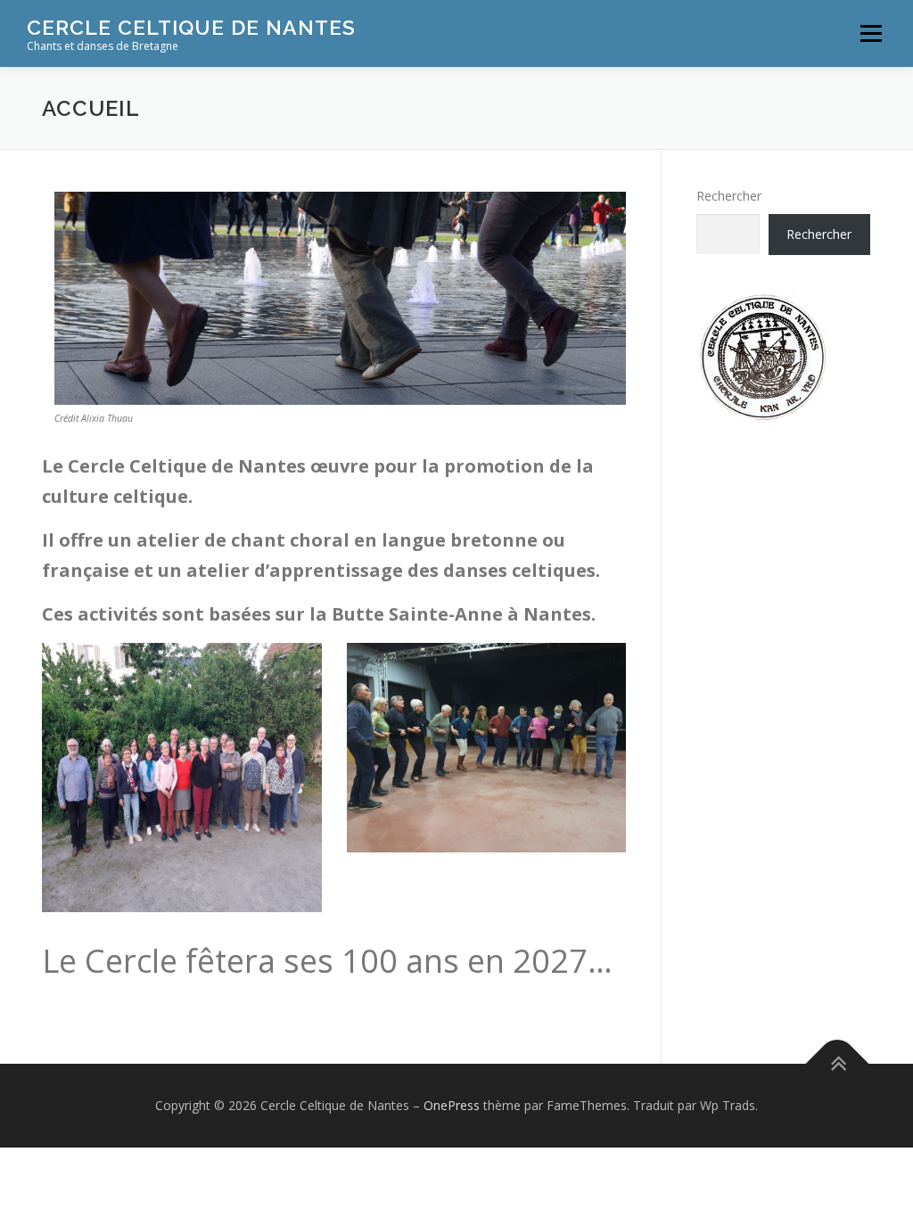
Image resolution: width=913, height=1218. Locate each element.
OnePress (452, 1105)
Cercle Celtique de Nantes (191, 27)
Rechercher (728, 195)
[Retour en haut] (837, 1064)
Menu (870, 33)
